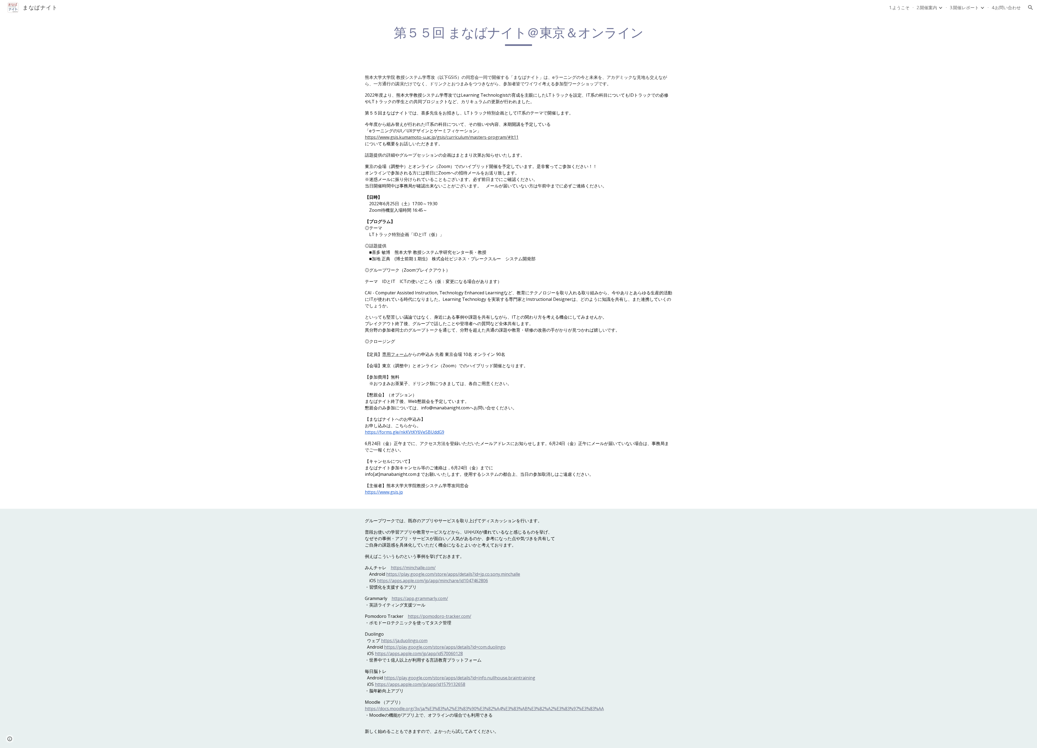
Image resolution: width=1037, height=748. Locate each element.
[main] (518, 35)
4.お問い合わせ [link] (1006, 8)
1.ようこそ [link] (899, 8)
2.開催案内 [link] (927, 8)
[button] (1030, 7)
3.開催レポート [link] (964, 8)
